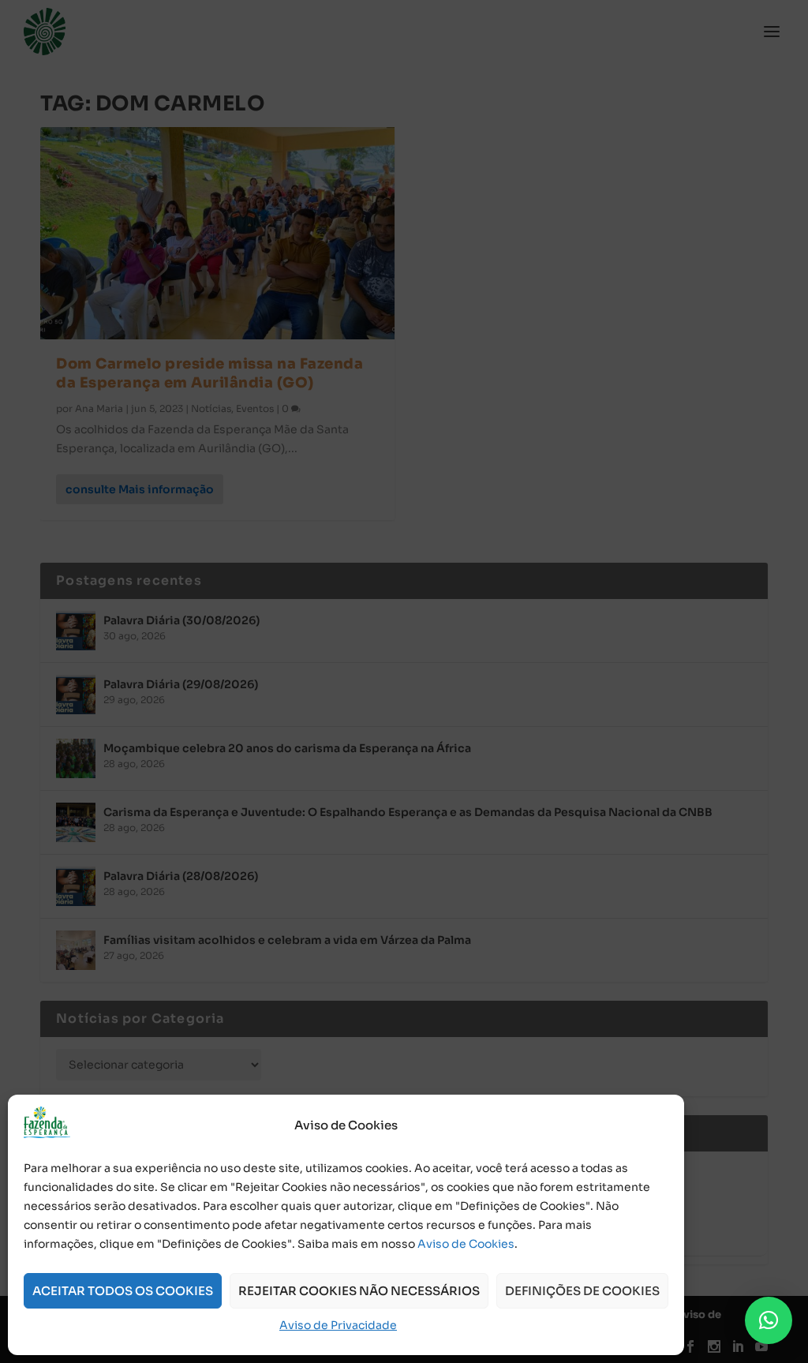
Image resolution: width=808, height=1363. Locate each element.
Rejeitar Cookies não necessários (359, 1290)
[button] (768, 1320)
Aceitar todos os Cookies (122, 1290)
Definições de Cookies (582, 1290)
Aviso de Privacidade (338, 1325)
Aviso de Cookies (465, 1244)
